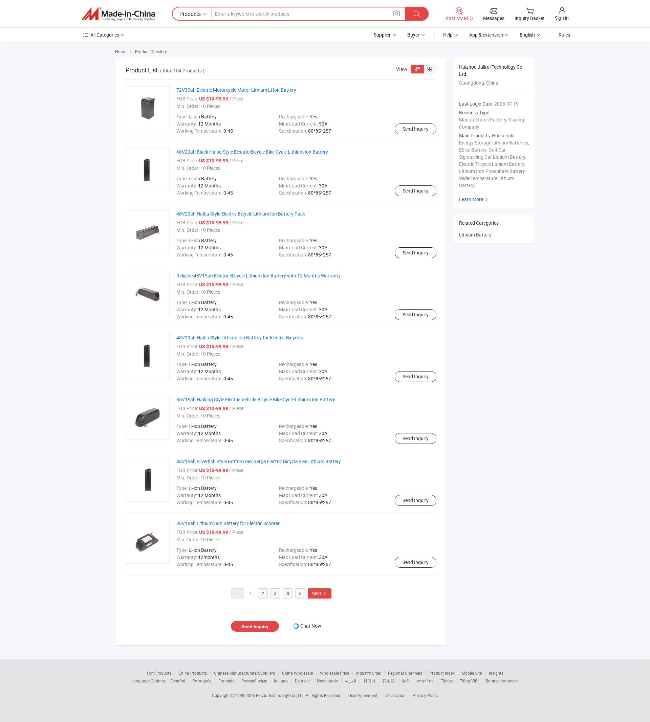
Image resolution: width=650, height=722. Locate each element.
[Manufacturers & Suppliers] (118, 14)
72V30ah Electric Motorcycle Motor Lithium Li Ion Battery (236, 90)
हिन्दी (405, 680)
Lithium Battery (475, 234)
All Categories (104, 34)
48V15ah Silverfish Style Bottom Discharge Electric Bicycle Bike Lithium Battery (258, 461)
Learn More (474, 199)
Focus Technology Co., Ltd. (281, 695)
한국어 (369, 680)
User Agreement (362, 695)
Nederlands (327, 680)
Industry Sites (368, 673)
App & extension (486, 34)
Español (177, 680)
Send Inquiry (416, 129)
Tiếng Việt (469, 680)
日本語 (389, 680)
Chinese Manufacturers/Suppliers (244, 673)
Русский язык (254, 680)
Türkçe (447, 680)
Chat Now (310, 626)
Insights (496, 673)
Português (201, 680)
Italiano (281, 680)
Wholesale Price (334, 673)
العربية (350, 680)
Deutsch (302, 680)
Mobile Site (472, 673)
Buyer (413, 34)
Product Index (442, 673)
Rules (564, 34)
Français (226, 680)
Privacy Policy (425, 695)
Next (319, 593)
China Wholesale (297, 673)
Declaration (395, 695)
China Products (192, 673)
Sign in (562, 18)
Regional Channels (405, 673)
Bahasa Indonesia (502, 680)
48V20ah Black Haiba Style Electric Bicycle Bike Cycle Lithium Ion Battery (252, 152)
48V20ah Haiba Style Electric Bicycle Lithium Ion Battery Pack (240, 213)
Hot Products (159, 673)
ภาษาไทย (425, 680)
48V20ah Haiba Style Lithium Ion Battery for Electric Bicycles (239, 337)
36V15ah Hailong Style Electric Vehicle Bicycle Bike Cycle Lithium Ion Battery (255, 399)
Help (448, 34)
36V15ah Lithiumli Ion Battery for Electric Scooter (228, 523)
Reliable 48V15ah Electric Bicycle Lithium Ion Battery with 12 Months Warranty (258, 275)
